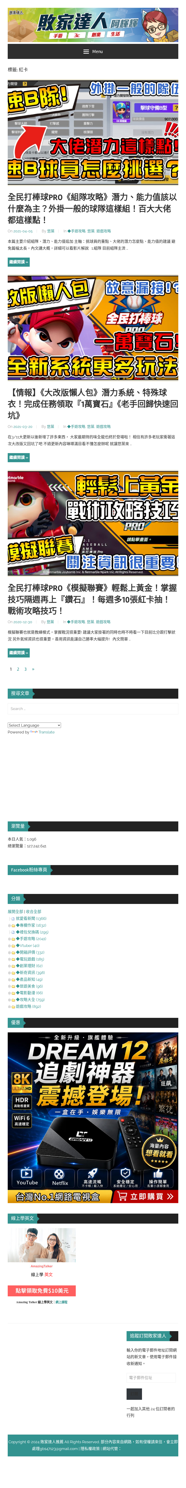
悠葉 (50, 231)
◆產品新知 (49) (29, 979)
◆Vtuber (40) (27, 945)
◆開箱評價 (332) (30, 952)
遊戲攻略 (103, 231)
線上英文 (15, 1231)
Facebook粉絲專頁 (29, 870)
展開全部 (15, 911)
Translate (47, 732)
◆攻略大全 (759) (30, 999)
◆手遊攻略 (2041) (31, 938)
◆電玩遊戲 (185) (30, 959)
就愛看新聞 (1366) (31, 918)
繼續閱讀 (17, 262)
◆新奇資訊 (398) (30, 972)
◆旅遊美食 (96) (29, 986)
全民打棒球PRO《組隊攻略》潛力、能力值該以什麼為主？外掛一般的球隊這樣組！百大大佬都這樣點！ (92, 209)
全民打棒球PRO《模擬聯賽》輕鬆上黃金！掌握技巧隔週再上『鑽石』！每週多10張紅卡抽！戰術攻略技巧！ (92, 599)
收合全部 (33, 911)
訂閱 (134, 1394)
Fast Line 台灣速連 (138, 1448)
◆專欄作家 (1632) (31, 925)
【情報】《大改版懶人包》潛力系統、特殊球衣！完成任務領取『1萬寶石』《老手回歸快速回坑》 (93, 404)
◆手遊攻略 (76, 231)
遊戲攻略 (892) (28, 1006)
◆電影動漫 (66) (29, 993)
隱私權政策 (90, 1448)
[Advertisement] (42, 771)
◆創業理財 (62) (29, 966)
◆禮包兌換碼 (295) (32, 932)
